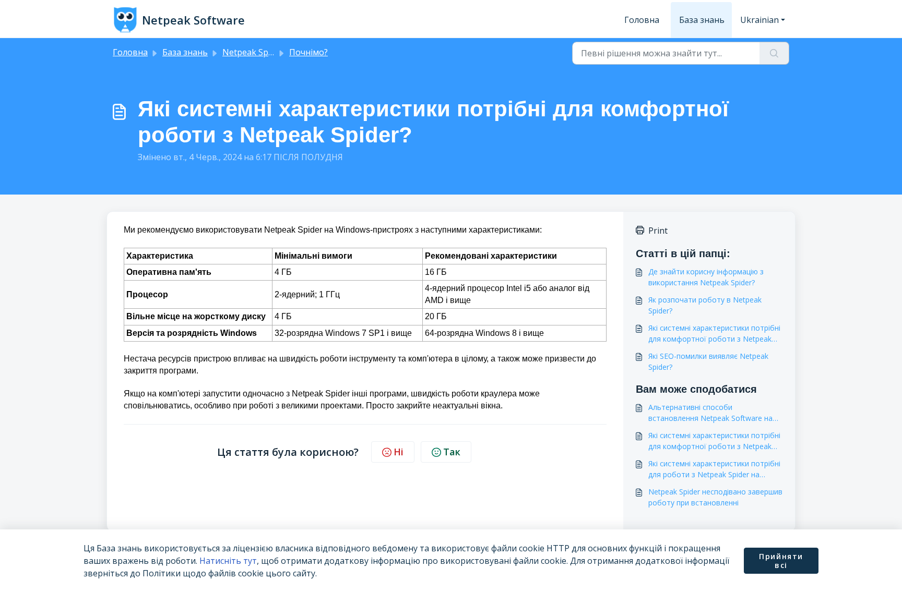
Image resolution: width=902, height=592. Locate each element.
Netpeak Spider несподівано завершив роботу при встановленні (715, 497)
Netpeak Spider (252, 52)
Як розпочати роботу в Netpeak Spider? (705, 305)
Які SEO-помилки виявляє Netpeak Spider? (708, 361)
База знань (702, 20)
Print (658, 230)
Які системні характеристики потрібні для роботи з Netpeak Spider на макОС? (714, 469)
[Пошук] (774, 53)
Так (451, 451)
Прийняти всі (781, 561)
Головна (641, 20)
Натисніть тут (228, 560)
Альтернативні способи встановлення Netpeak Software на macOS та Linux (710, 413)
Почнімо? (308, 52)
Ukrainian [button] (759, 20)
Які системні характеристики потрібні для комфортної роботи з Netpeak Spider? (714, 333)
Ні (398, 451)
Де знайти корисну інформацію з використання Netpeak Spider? (706, 277)
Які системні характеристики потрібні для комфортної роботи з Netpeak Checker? (714, 441)
